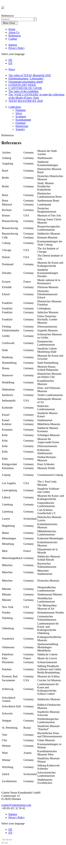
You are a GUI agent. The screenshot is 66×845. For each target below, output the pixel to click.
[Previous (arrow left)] (2, 842)
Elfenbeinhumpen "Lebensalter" (26, 78)
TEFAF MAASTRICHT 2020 (25, 100)
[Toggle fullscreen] (7, 839)
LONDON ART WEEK (22, 84)
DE (10, 60)
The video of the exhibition (23, 91)
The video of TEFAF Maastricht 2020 (29, 75)
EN (10, 63)
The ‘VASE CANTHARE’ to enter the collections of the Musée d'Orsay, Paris (36, 96)
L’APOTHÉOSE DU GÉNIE (25, 88)
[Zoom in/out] (10, 839)
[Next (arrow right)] (6, 842)
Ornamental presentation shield (25, 81)
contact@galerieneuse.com (16, 805)
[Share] (3, 839)
